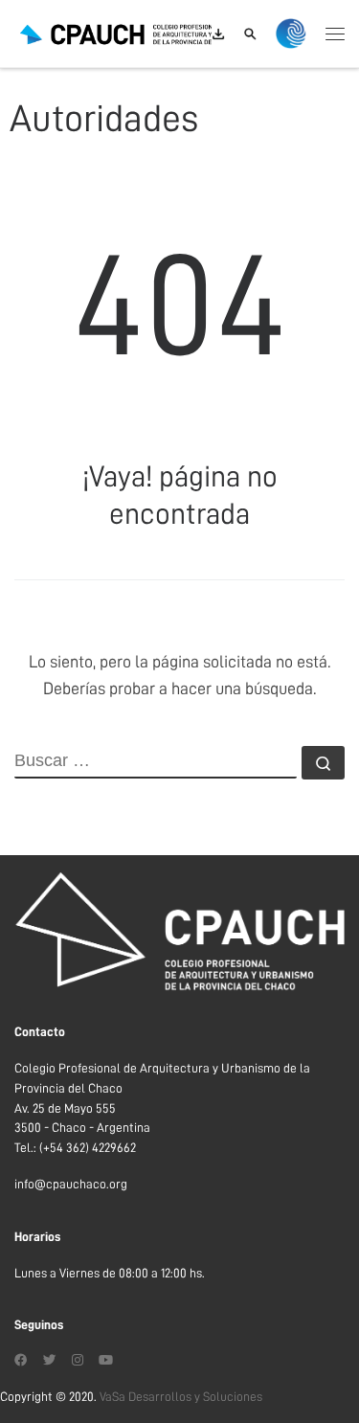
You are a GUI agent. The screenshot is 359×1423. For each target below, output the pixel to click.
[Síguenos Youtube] (106, 1361)
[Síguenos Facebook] (21, 1361)
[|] (134, 33)
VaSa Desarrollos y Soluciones (181, 1396)
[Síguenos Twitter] (49, 1361)
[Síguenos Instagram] (77, 1361)
